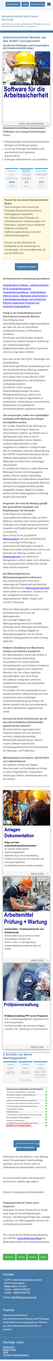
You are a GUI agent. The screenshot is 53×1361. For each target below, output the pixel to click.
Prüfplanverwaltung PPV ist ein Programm (26, 1016)
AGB (5, 1352)
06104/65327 (13, 4)
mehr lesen (37, 874)
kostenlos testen (38, 4)
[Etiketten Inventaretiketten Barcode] (41, 188)
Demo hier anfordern (31, 123)
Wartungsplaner (11, 539)
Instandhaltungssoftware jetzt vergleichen (24, 299)
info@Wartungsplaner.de (24, 1297)
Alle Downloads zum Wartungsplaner (28, 1145)
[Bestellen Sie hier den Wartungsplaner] (26, 100)
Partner (32, 1257)
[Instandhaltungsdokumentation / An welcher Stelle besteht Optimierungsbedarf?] (26, 839)
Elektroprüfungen (12, 556)
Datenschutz (9, 1349)
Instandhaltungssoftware (29, 1238)
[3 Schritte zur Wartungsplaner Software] (25, 1082)
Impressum (8, 1347)
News (43, 1257)
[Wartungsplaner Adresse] (23, 1294)
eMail (25, 4)
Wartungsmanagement (37, 588)
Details (21, 1257)
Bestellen (9, 1257)
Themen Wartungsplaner (16, 1355)
